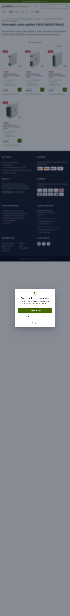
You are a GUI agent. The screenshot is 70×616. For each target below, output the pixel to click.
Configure (35, 323)
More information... (41, 303)
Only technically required (35, 317)
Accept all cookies (35, 310)
